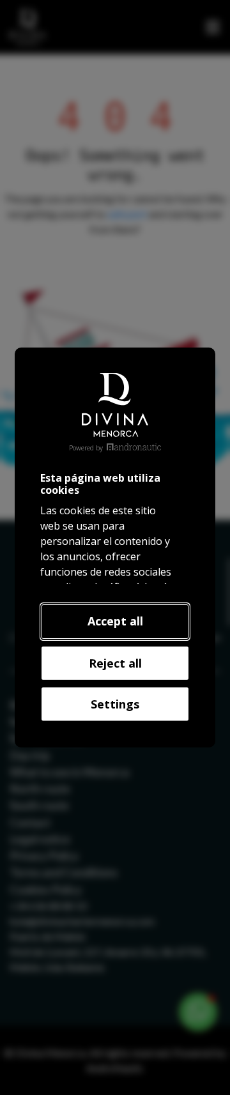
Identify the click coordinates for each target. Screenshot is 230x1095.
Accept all (115, 621)
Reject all (115, 663)
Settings (115, 704)
